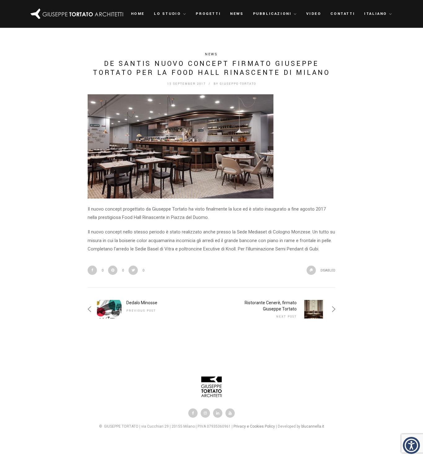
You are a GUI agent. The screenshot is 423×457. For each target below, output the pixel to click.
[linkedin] (217, 413)
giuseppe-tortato (238, 84)
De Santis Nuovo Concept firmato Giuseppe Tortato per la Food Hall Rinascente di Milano (211, 68)
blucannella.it (312, 426)
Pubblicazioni (272, 13)
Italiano (375, 13)
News (236, 13)
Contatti (342, 13)
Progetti (208, 13)
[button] (411, 445)
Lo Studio (167, 13)
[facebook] (193, 413)
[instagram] (205, 413)
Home (138, 13)
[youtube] (230, 413)
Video (313, 13)
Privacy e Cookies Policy (254, 426)
